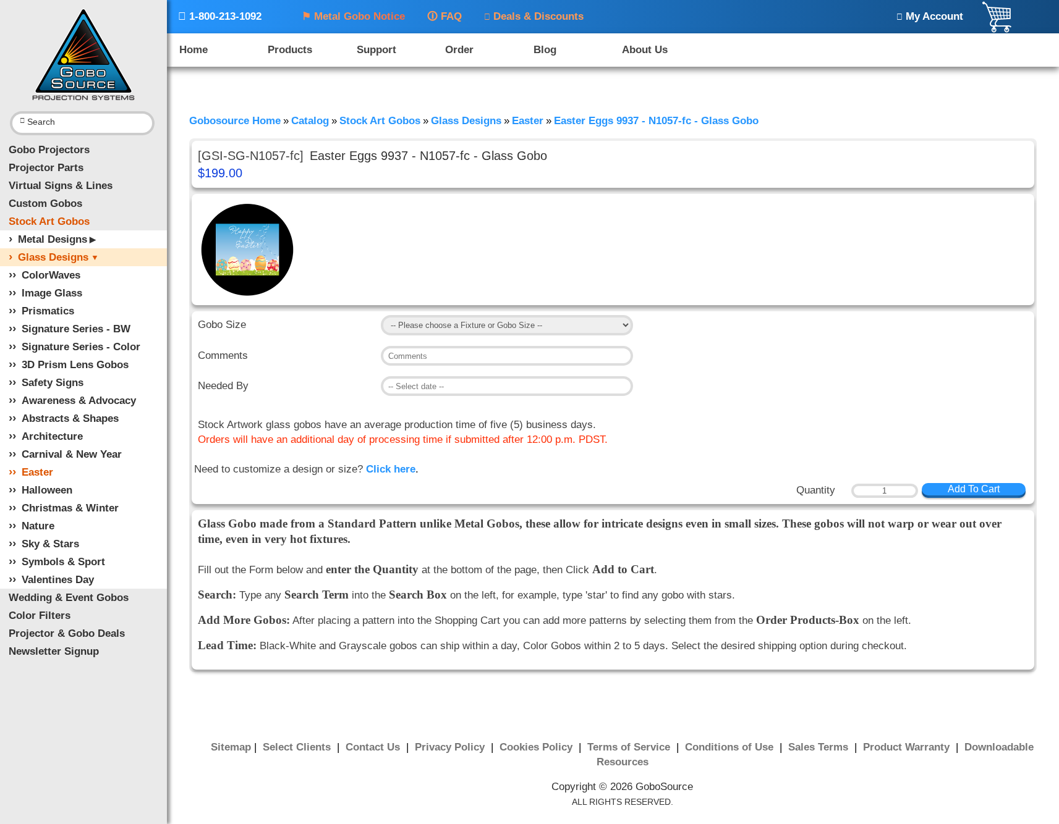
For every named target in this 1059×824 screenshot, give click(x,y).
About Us (645, 50)
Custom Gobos (45, 203)
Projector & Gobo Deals (67, 633)
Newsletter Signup (54, 651)
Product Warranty (908, 747)
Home (193, 50)
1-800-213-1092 (220, 16)
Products (290, 50)
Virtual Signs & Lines (61, 185)
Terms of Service (630, 747)
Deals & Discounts (534, 16)
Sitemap (231, 747)
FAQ (444, 16)
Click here (390, 469)
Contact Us (374, 747)
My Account (929, 16)
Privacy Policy (451, 747)
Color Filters (39, 615)
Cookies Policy (538, 747)
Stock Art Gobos (49, 221)
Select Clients (298, 747)
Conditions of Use (730, 747)
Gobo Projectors (49, 150)
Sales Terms (819, 747)
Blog (545, 50)
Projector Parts (46, 168)
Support (376, 50)
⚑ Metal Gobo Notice (353, 16)
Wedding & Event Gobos (69, 597)
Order (459, 50)
